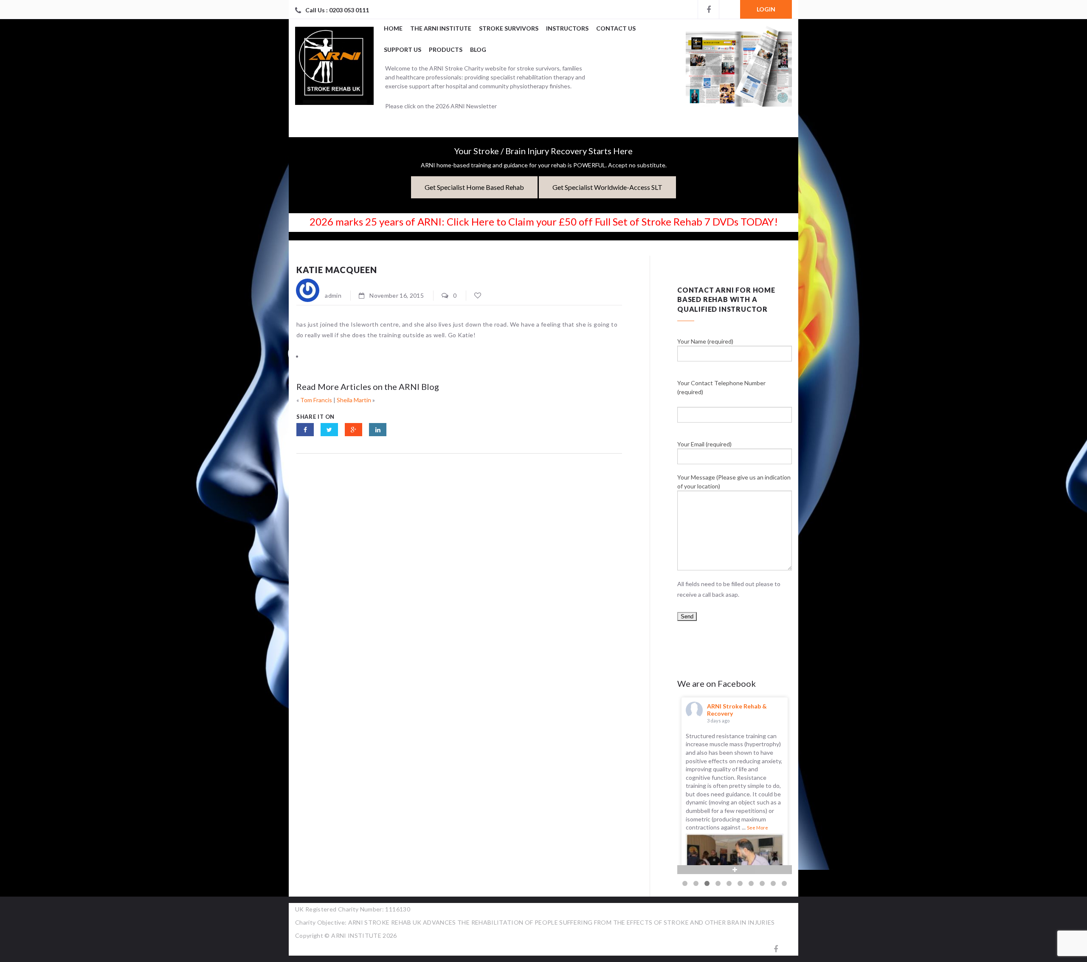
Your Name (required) (705, 341)
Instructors (567, 28)
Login (766, 9)
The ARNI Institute (440, 28)
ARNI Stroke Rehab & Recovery (737, 709)
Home (393, 28)
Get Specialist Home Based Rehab (474, 187)
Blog (478, 49)
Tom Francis (316, 399)
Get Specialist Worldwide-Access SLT (607, 187)
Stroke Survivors (508, 28)
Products (445, 49)
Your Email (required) (704, 444)
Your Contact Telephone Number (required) (721, 387)
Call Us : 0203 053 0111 (337, 10)
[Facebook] (708, 9)
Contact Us (616, 28)
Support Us (402, 49)
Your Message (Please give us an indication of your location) (734, 482)
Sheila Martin (354, 399)
